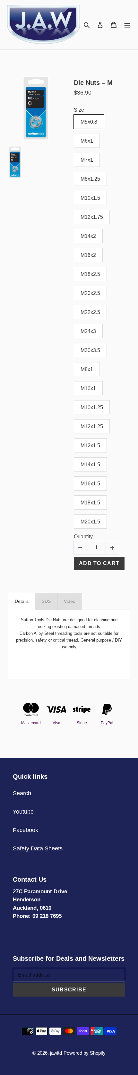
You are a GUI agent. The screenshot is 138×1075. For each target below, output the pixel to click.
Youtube (23, 811)
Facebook (25, 830)
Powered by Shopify (85, 1053)
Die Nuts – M (93, 82)
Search (22, 793)
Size (79, 110)
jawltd (56, 1053)
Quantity (83, 536)
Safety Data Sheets (38, 848)
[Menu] (127, 24)
